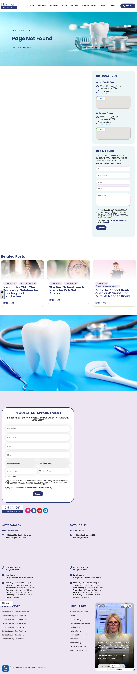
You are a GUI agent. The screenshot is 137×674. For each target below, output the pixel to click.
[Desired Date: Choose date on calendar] (40, 471)
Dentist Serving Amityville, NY (14, 623)
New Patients (42, 6)
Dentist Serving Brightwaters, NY (15, 612)
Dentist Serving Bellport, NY (13, 639)
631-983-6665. (105, 650)
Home (14, 48)
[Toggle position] (125, 606)
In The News (85, 6)
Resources (74, 6)
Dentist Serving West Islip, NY (14, 615)
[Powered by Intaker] (119, 669)
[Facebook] (33, 510)
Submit (101, 227)
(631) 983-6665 (114, 163)
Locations (101, 6)
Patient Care (54, 6)
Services (65, 6)
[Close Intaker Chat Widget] (130, 606)
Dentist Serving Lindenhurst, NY (15, 619)
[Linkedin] (45, 510)
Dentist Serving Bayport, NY (13, 627)
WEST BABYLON (12, 525)
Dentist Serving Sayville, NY (13, 635)
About (32, 6)
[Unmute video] (99, 606)
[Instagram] (28, 510)
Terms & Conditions (118, 220)
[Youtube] (39, 510)
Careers (93, 6)
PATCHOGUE (78, 525)
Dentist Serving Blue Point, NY (14, 631)
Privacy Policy (107, 222)
